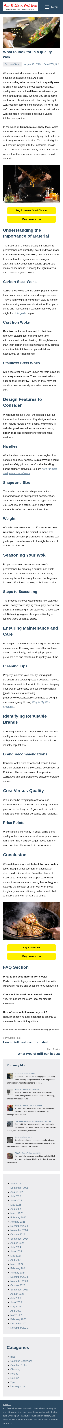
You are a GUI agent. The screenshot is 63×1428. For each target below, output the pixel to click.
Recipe (14, 1373)
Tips (12, 1382)
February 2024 (18, 1268)
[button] (31, 210)
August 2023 (17, 1294)
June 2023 (16, 1302)
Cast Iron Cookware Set (25, 1074)
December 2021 (19, 1323)
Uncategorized (18, 1386)
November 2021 (19, 1328)
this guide (20, 313)
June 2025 (16, 1200)
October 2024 (17, 1234)
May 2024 (15, 1255)
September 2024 (19, 1238)
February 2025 (18, 1217)
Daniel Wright (50, 64)
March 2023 (16, 1315)
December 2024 (19, 1226)
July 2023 (15, 1298)
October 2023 (17, 1285)
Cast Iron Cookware (23, 1137)
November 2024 (19, 1230)
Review (14, 1378)
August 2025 (17, 1192)
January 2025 (17, 1221)
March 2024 (16, 1264)
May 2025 (15, 1205)
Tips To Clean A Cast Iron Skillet (28, 1153)
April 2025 (16, 1209)
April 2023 (16, 1311)
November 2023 (19, 1281)
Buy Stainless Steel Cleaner (31, 210)
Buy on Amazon (31, 219)
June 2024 (16, 1251)
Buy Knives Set (32, 947)
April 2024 (16, 1260)
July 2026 (15, 1183)
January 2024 (17, 1272)
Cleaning (15, 1369)
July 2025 (15, 1196)
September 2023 (19, 1289)
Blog (12, 1356)
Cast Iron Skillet (12, 64)
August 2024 (17, 1243)
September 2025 (19, 1188)
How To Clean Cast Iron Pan (27, 1090)
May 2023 (15, 1306)
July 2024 (15, 1247)
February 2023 (18, 1319)
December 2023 (19, 1277)
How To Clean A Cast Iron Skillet (28, 1105)
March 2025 (16, 1213)
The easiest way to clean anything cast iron (33, 1121)
